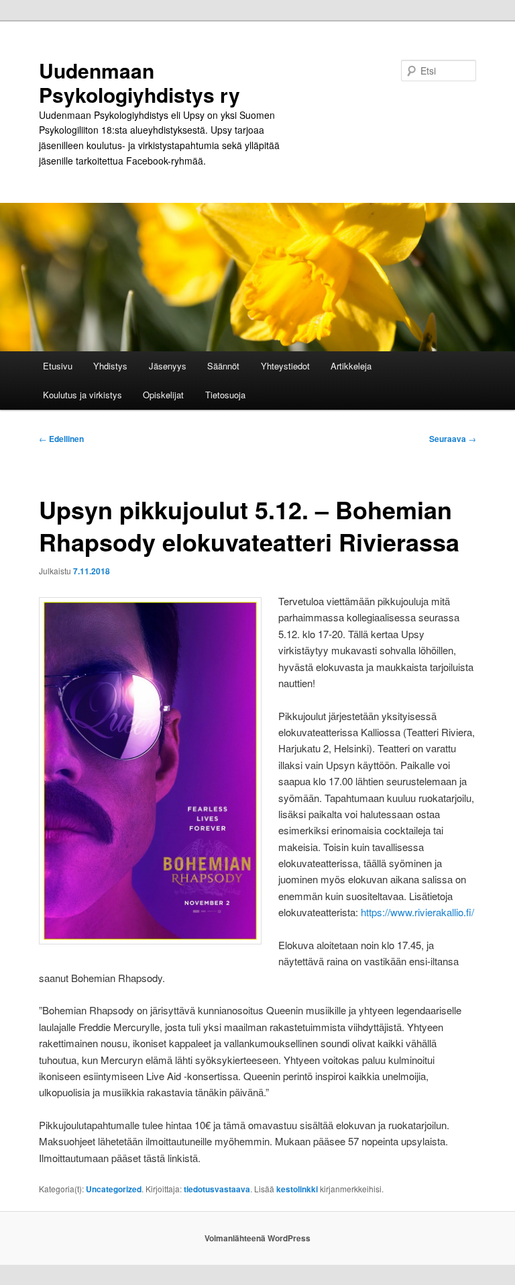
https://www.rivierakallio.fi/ (417, 912)
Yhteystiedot (285, 365)
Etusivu (57, 365)
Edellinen (61, 439)
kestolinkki (297, 1189)
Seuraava (452, 439)
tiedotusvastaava (217, 1189)
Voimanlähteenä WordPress (257, 1238)
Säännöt (223, 365)
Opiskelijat (163, 394)
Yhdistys (110, 365)
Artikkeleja (351, 365)
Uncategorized (113, 1189)
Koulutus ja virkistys (82, 394)
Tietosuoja (225, 394)
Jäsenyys (167, 365)
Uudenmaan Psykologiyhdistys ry (139, 82)
